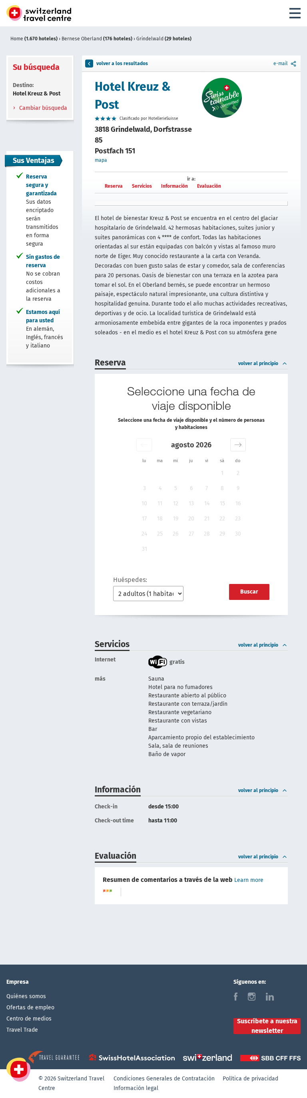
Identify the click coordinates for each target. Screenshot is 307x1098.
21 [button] (206, 518)
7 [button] (206, 488)
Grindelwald (163, 39)
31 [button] (144, 549)
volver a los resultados (122, 63)
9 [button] (238, 488)
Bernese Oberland (97, 39)
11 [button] (159, 503)
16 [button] (238, 503)
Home (34, 39)
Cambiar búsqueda (42, 108)
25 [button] (160, 533)
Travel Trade (22, 1030)
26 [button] (175, 533)
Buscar (249, 591)
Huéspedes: (130, 580)
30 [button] (238, 533)
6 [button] (191, 488)
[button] (144, 444)
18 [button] (160, 518)
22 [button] (222, 518)
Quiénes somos (26, 996)
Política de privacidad (250, 1078)
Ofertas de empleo (30, 1007)
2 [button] (238, 473)
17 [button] (144, 518)
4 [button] (160, 488)
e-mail (280, 63)
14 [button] (206, 503)
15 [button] (222, 503)
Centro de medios (29, 1018)
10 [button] (144, 503)
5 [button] (175, 488)
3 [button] (144, 488)
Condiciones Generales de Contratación (164, 1078)
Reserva (114, 186)
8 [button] (222, 488)
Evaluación (209, 186)
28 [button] (207, 533)
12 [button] (175, 503)
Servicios (142, 186)
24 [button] (144, 533)
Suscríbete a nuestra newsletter (267, 1026)
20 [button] (191, 518)
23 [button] (238, 518)
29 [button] (222, 533)
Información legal (136, 1088)
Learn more (248, 880)
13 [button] (191, 503)
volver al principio (258, 363)
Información (174, 186)
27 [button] (191, 533)
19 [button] (175, 518)
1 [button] (222, 473)
